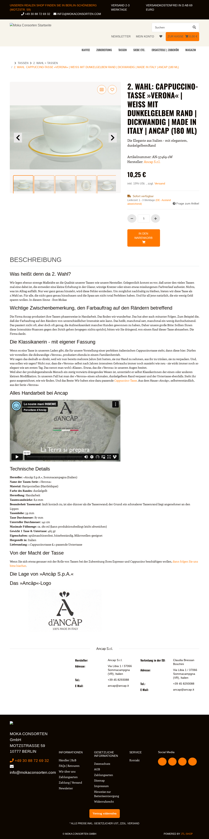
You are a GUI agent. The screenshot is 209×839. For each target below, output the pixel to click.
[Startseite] (11, 63)
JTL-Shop (187, 833)
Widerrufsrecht (104, 801)
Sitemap (99, 780)
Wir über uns (67, 771)
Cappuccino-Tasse (125, 380)
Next (113, 138)
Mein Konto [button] (145, 36)
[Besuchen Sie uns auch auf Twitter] (172, 762)
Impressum (101, 786)
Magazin (190, 50)
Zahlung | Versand (70, 782)
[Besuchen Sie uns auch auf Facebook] (162, 762)
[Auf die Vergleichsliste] (101, 89)
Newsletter (121, 36)
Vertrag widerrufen (105, 813)
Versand (160, 183)
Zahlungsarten (68, 777)
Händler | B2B (67, 760)
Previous (18, 138)
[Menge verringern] (131, 218)
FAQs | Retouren (69, 766)
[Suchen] (194, 27)
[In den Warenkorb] (13, 79)
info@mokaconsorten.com (78, 14)
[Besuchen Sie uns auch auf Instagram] (192, 762)
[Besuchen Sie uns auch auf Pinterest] (182, 762)
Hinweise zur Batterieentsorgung (106, 794)
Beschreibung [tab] (36, 259)
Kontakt (134, 760)
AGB (97, 769)
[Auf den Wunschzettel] (112, 89)
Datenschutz (102, 764)
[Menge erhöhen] (155, 218)
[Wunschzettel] (161, 36)
